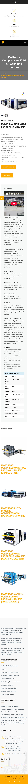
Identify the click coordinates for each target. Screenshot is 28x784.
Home (3, 73)
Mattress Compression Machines (10, 675)
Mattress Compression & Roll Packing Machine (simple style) (13, 469)
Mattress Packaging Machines (9, 666)
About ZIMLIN (17, 765)
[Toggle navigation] (25, 42)
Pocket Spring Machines (7, 678)
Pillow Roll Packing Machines (9, 688)
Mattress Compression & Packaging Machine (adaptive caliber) (13, 555)
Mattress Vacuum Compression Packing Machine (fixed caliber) (12, 598)
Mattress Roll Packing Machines (10, 672)
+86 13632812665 (16, 750)
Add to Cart (7, 175)
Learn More (14, 449)
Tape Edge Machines (7, 685)
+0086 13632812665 (15, 746)
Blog (12, 765)
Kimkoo (18, 776)
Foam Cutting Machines (7, 694)
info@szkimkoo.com (14, 37)
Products (3, 669)
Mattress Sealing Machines (8, 691)
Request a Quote (8, 167)
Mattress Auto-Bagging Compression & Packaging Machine (13, 512)
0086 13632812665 (14, 26)
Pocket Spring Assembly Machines (10, 682)
